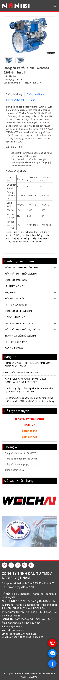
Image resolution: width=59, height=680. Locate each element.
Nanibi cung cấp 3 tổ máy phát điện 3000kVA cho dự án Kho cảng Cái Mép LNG (29, 389)
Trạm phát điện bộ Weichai (20, 335)
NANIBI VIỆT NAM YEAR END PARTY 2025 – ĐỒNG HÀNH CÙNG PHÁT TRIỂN (26, 379)
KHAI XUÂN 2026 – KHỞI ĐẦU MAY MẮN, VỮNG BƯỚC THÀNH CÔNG (28, 364)
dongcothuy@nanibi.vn (23, 633)
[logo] (16, 5)
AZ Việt (35, 677)
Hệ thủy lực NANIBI (16, 304)
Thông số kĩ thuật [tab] (35, 94)
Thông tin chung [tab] (14, 94)
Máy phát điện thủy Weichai (21, 273)
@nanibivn (17, 626)
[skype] (24, 565)
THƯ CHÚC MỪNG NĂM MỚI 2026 (22, 371)
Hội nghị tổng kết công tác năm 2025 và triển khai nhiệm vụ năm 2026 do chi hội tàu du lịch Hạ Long (29, 399)
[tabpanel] (29, 177)
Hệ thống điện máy (16, 341)
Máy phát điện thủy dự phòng (22, 329)
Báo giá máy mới (14, 348)
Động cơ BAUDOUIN (16, 279)
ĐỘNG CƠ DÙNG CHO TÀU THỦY (21, 267)
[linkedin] (31, 565)
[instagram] (18, 565)
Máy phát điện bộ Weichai (19, 323)
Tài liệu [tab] (32, 99)
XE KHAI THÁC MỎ (14, 286)
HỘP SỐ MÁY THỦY (14, 298)
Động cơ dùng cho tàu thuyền (26, 231)
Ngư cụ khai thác (15, 317)
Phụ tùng (10, 292)
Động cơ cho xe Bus (26, 235)
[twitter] (4, 565)
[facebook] (11, 565)
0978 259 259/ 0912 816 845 (27, 637)
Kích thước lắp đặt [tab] (15, 99)
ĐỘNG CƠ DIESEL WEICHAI (18, 310)
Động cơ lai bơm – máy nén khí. (27, 241)
